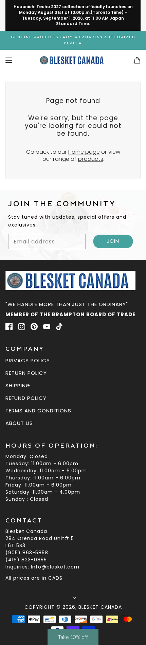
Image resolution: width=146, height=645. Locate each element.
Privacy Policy (27, 360)
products (90, 159)
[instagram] (21, 326)
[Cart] (137, 60)
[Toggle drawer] (8, 60)
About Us (19, 423)
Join (113, 241)
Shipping (17, 385)
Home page (84, 152)
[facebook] (9, 326)
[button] (73, 637)
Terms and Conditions (38, 410)
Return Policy (26, 373)
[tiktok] (59, 326)
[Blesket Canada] (73, 60)
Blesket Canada (100, 607)
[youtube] (46, 326)
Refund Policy (26, 398)
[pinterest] (34, 326)
